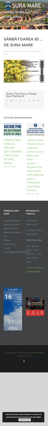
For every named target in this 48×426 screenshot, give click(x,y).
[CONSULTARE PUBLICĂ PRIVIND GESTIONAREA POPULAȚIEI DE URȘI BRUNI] (12, 129)
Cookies (29, 267)
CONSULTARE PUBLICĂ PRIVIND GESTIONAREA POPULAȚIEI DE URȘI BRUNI (13, 151)
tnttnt (7, 51)
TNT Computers (37, 353)
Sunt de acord (24, 420)
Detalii (39, 417)
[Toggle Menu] (43, 5)
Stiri (25, 51)
